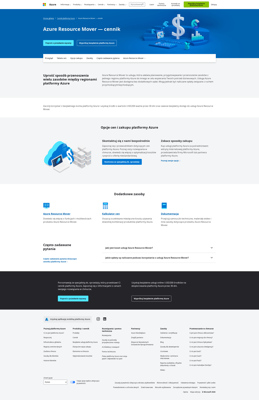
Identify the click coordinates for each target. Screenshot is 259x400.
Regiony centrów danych (53, 347)
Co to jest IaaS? (195, 351)
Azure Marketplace (138, 333)
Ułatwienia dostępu (188, 383)
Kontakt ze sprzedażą (175, 4)
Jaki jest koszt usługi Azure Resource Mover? (129, 247)
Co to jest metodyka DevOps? (200, 365)
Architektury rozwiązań (110, 347)
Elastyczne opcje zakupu (82, 347)
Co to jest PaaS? (195, 360)
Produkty (77, 4)
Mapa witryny (195, 392)
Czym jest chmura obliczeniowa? (202, 333)
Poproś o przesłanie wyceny (58, 43)
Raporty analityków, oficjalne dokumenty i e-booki (171, 364)
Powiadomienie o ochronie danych (126, 387)
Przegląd (49, 58)
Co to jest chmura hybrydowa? (201, 342)
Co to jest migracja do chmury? (201, 337)
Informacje (65, 4)
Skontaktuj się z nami (207, 387)
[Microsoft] (44, 4)
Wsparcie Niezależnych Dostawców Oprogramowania (142, 343)
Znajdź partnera (137, 337)
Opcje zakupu (76, 58)
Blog (162, 342)
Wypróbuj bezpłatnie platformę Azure (196, 4)
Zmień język (48, 378)
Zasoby (122, 4)
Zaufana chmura (50, 351)
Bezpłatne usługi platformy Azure (85, 342)
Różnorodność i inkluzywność (168, 383)
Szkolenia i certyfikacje (168, 333)
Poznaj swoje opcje (170, 160)
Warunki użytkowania (163, 387)
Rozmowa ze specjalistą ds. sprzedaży (121, 162)
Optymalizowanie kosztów (82, 356)
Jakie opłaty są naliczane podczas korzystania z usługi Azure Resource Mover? (147, 257)
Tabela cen (62, 58)
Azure (52, 4)
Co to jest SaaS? (195, 356)
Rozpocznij (48, 337)
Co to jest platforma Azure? (54, 333)
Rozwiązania (89, 4)
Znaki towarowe (147, 387)
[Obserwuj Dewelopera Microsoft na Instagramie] (98, 319)
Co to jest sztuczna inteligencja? (201, 347)
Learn (151, 4)
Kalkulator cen (111, 213)
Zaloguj (214, 4)
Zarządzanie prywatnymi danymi (185, 387)
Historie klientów (50, 360)
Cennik (100, 4)
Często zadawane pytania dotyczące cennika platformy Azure (60, 260)
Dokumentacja (170, 213)
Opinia (185, 392)
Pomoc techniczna (161, 4)
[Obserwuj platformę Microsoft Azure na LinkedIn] (104, 319)
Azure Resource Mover (133, 58)
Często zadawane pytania (108, 58)
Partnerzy (111, 4)
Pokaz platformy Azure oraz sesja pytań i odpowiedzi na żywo (114, 357)
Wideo (162, 370)
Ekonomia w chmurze (81, 351)
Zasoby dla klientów (51, 356)
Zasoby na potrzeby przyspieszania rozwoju (111, 341)
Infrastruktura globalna (52, 342)
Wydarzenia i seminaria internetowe (169, 357)
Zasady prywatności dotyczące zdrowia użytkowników (135, 383)
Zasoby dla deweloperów (169, 347)
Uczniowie (164, 351)
